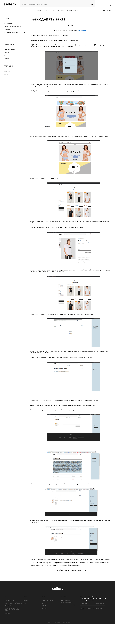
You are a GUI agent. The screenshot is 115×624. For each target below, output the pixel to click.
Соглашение (7, 29)
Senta (6, 74)
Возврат (6, 58)
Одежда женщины (73, 10)
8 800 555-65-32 (105, 10)
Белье (48, 10)
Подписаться (100, 603)
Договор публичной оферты (12, 26)
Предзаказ (39, 10)
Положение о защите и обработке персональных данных (14, 33)
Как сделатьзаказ (47, 600)
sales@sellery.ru (66, 602)
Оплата (6, 55)
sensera (7, 71)
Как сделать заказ (9, 49)
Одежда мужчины (58, 10)
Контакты (7, 37)
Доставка (7, 52)
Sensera (25, 600)
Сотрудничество (9, 23)
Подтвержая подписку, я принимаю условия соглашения (91, 609)
